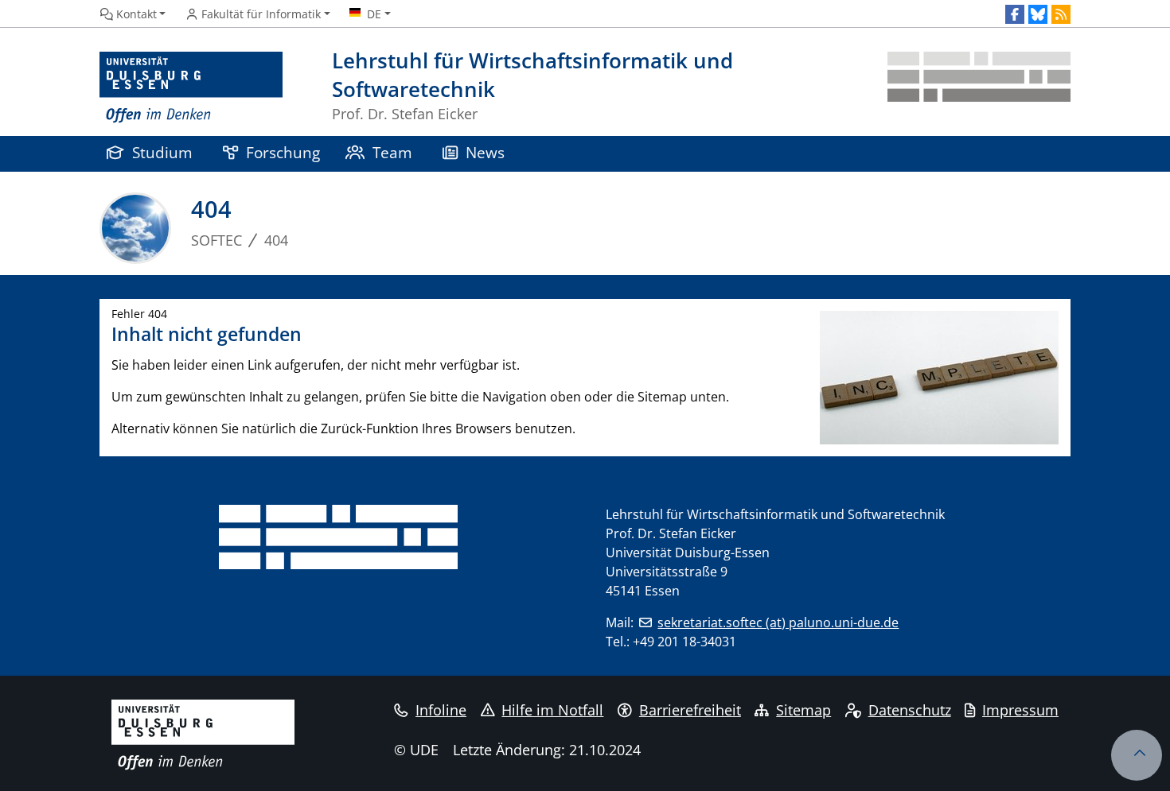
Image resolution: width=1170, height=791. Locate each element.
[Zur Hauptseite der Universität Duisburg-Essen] (191, 88)
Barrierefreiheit (690, 709)
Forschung (283, 152)
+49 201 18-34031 (684, 641)
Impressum (1020, 709)
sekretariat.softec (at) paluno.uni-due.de (778, 622)
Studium (162, 152)
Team (392, 152)
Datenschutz (909, 709)
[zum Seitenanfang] (1136, 755)
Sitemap (803, 709)
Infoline (440, 709)
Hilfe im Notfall (552, 709)
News (485, 152)
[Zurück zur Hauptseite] (979, 88)
